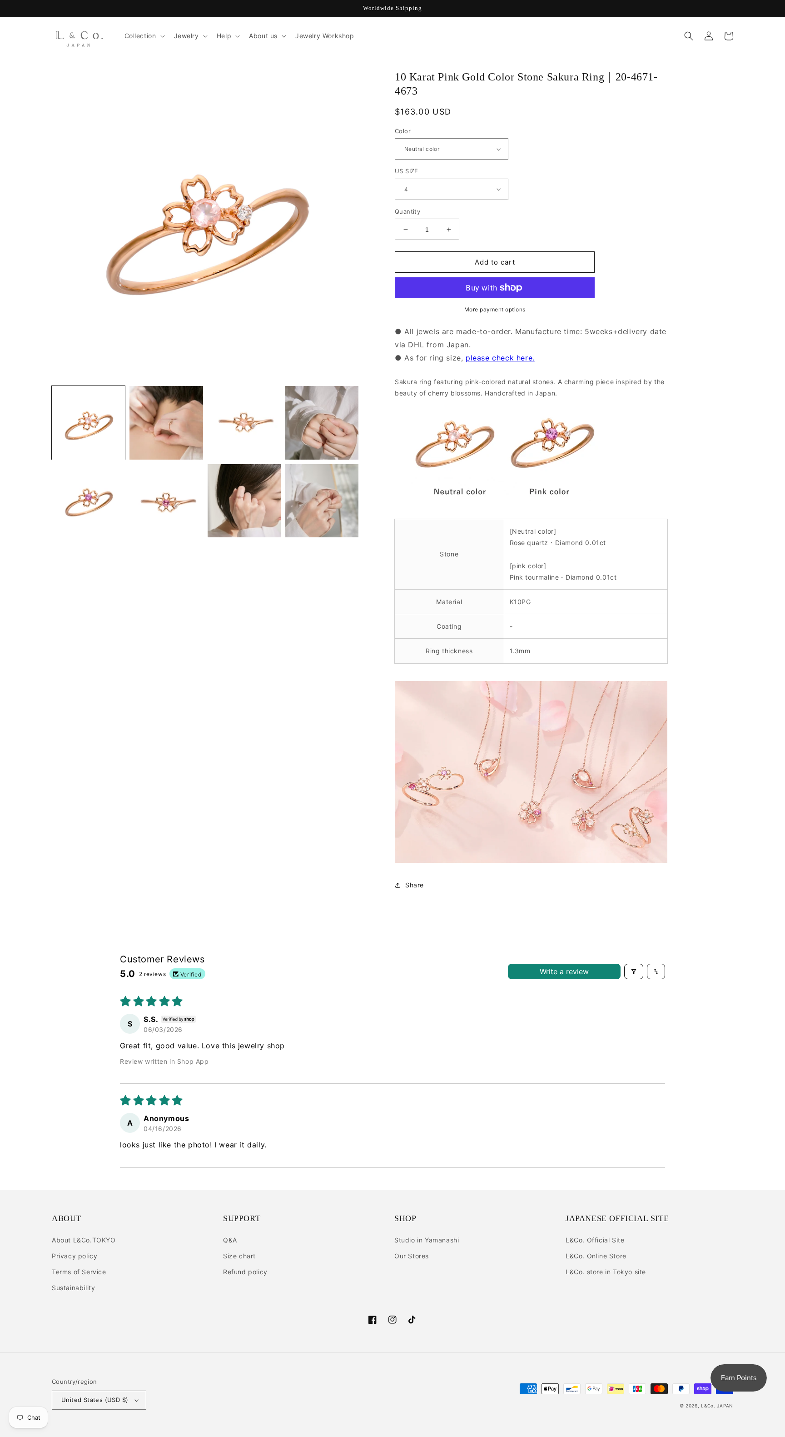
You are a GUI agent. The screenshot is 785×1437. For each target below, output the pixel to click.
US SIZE (406, 171)
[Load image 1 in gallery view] (88, 422)
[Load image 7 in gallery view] (244, 500)
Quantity (407, 211)
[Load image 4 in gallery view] (321, 422)
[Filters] (633, 971)
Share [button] (414, 885)
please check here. (500, 357)
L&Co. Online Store (596, 1256)
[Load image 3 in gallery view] (244, 422)
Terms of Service (79, 1272)
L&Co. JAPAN (717, 1405)
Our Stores (411, 1256)
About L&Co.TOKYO (84, 1240)
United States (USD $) (94, 1399)
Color (403, 131)
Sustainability (73, 1288)
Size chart (239, 1256)
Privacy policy (74, 1256)
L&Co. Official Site (595, 1240)
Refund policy (245, 1272)
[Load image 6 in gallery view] (166, 500)
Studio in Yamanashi (426, 1240)
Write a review (564, 971)
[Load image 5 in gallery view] (88, 500)
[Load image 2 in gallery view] (166, 422)
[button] (144, 35)
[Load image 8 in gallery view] (321, 500)
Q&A (230, 1240)
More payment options (495, 309)
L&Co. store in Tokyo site (606, 1272)
